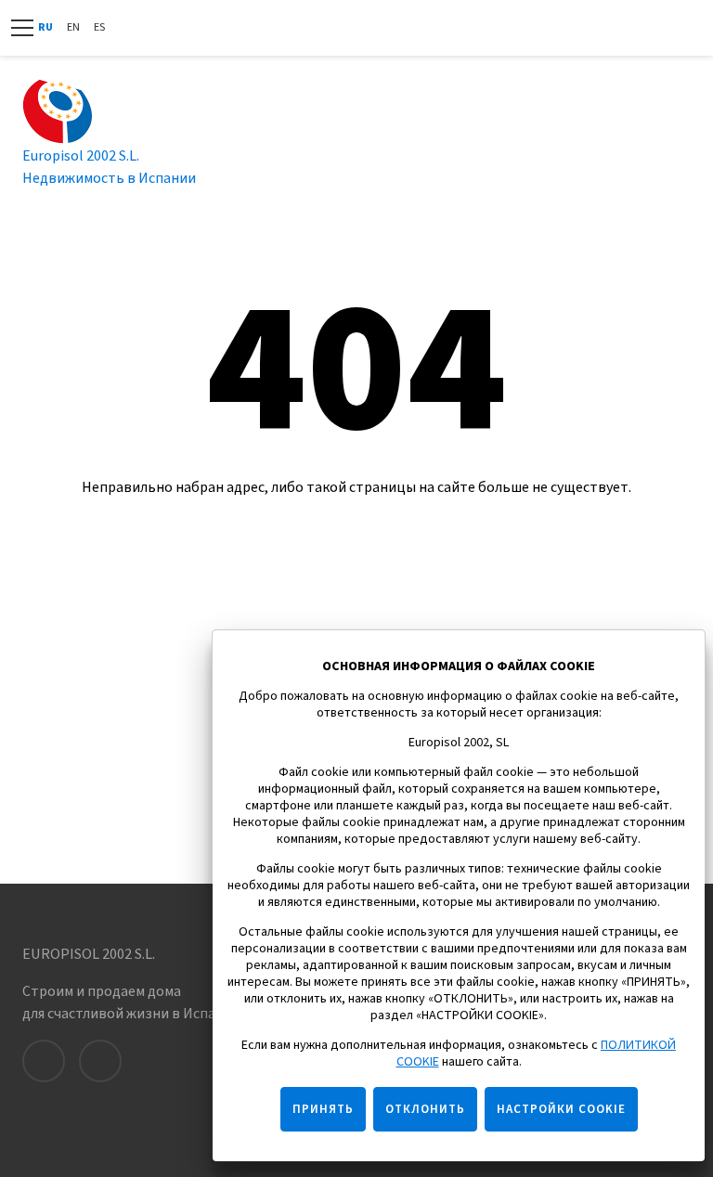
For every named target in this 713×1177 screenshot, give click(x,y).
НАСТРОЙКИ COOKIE (561, 1109)
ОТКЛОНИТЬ (425, 1109)
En (73, 27)
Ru (45, 27)
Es (99, 27)
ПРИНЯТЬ (323, 1109)
